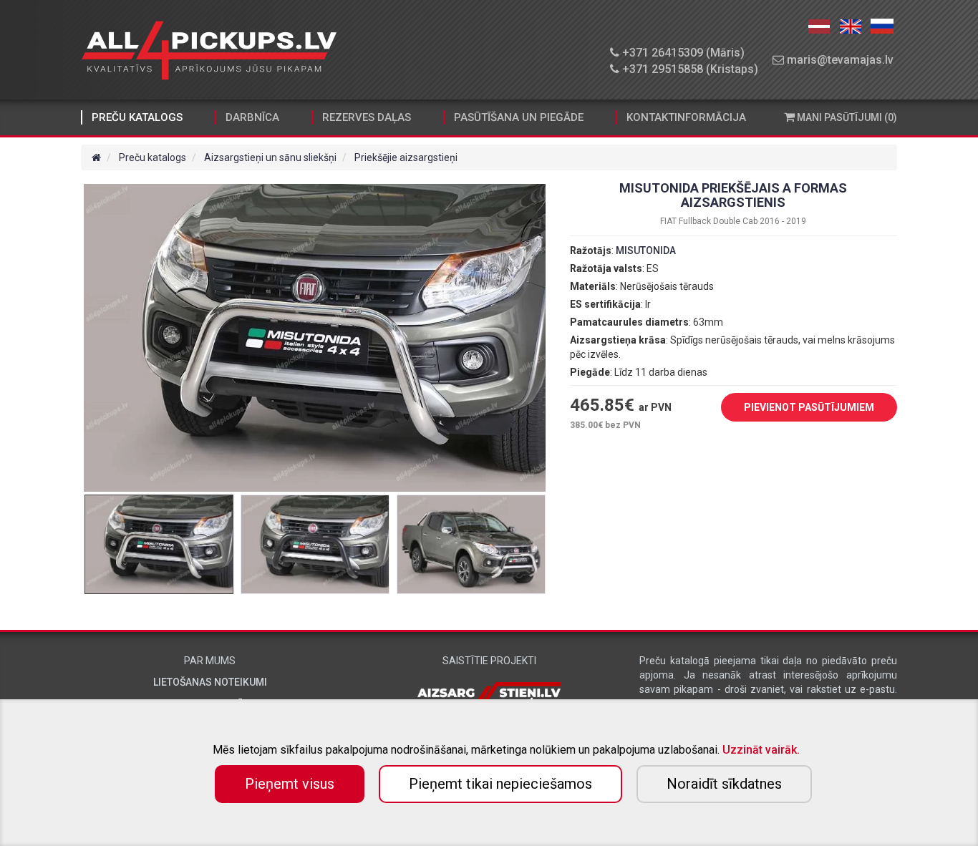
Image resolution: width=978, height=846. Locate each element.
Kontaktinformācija (686, 117)
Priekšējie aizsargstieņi (405, 157)
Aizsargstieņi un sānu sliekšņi (270, 157)
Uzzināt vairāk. (761, 750)
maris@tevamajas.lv (839, 60)
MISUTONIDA (646, 250)
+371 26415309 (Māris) (682, 52)
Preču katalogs (137, 117)
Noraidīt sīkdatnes (724, 783)
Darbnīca (252, 117)
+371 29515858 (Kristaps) (688, 69)
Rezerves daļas (366, 117)
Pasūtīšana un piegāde (519, 117)
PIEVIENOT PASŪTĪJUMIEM (809, 407)
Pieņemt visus (289, 783)
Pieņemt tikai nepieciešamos (500, 783)
